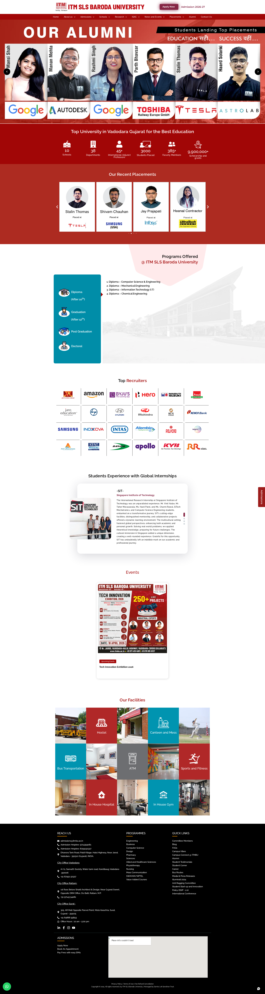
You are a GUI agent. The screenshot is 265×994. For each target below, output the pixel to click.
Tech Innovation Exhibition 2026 (116, 667)
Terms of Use (128, 984)
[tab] (78, 294)
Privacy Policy (116, 984)
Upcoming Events (108, 661)
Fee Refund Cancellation (144, 984)
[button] (57, 207)
